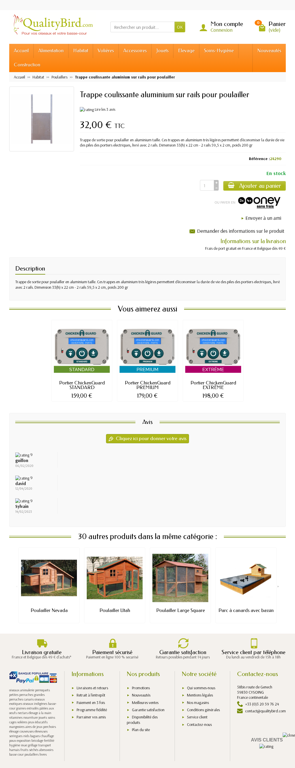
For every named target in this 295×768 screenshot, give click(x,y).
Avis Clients (267, 739)
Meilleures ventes (145, 702)
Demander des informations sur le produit (240, 231)
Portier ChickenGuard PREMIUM (148, 385)
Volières (106, 50)
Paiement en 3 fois (91, 702)
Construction (27, 64)
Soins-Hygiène (219, 50)
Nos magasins (198, 702)
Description (30, 268)
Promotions (141, 687)
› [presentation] (278, 586)
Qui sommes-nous (201, 687)
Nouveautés (269, 50)
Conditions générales (203, 709)
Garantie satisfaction (148, 709)
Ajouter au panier (260, 185)
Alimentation (51, 50)
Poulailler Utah (114, 610)
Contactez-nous (199, 724)
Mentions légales (200, 695)
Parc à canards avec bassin (246, 610)
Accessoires (135, 50)
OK (180, 27)
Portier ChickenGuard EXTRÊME (213, 385)
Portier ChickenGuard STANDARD (82, 385)
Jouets (162, 50)
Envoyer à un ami (263, 218)
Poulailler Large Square (180, 610)
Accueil (21, 50)
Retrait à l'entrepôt (91, 695)
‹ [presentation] (17, 586)
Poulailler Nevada (49, 610)
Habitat (80, 50)
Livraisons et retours (92, 687)
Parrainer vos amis (91, 717)
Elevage (186, 50)
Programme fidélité (92, 709)
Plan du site (141, 729)
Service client (197, 717)
